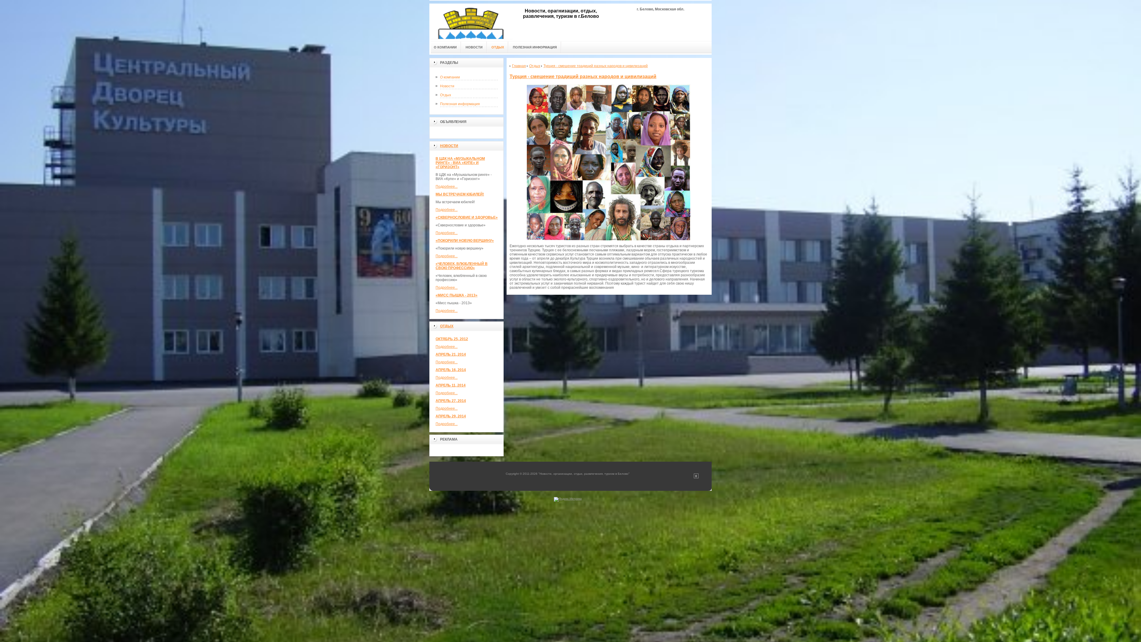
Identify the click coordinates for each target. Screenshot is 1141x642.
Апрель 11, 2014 (451, 385)
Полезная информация (460, 104)
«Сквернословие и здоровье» (467, 217)
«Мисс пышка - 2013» (456, 295)
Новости (447, 86)
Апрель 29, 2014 (451, 416)
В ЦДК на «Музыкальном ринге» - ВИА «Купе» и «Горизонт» (460, 163)
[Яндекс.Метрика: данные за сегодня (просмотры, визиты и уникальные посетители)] (568, 499)
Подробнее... (447, 186)
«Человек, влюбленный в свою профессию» (462, 266)
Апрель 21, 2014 (451, 354)
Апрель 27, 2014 (451, 401)
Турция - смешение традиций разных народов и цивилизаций (583, 76)
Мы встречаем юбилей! (460, 194)
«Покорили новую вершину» (465, 241)
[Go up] (696, 477)
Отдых (445, 95)
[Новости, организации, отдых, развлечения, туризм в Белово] (471, 21)
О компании (450, 77)
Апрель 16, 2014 (451, 370)
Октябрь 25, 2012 (452, 339)
